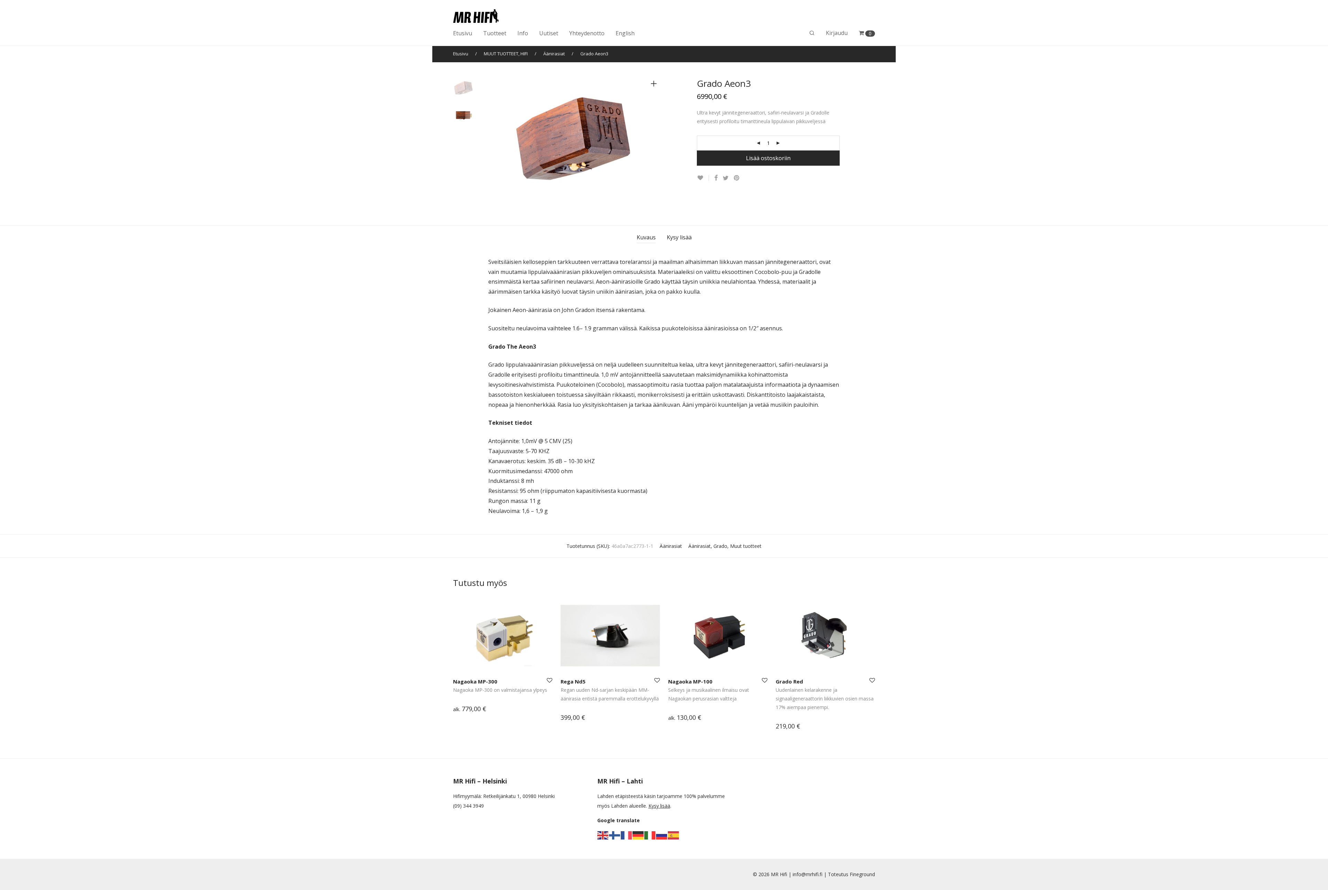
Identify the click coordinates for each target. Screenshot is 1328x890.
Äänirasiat (554, 54)
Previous (492, 142)
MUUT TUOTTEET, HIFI (506, 54)
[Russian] (662, 835)
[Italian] (650, 835)
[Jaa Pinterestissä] (737, 178)
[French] (627, 835)
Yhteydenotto (587, 33)
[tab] (646, 237)
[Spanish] (674, 835)
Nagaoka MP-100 (690, 681)
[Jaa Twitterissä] (726, 178)
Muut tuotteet (746, 546)
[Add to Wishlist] (703, 178)
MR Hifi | (782, 874)
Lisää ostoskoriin (768, 158)
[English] (603, 835)
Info (522, 33)
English (625, 33)
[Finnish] (615, 835)
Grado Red (789, 681)
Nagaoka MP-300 (475, 681)
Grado (720, 546)
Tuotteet (494, 33)
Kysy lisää (679, 237)
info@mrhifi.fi (807, 874)
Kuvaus (646, 237)
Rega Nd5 (573, 681)
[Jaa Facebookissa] (716, 178)
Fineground (862, 874)
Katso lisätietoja (468, 709)
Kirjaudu (837, 33)
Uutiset (548, 33)
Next (655, 142)
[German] (638, 835)
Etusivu (462, 33)
